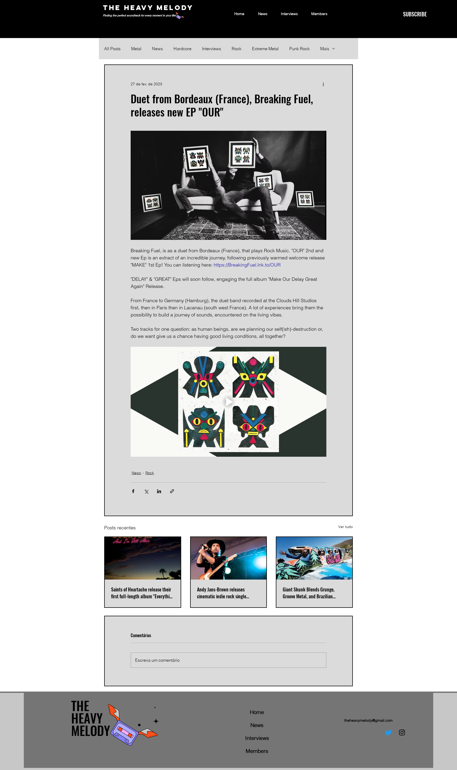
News (157, 48)
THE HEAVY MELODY (148, 7)
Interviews (211, 48)
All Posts (112, 48)
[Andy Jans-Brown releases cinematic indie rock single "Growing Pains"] (229, 558)
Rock (236, 48)
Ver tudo (345, 526)
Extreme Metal (265, 48)
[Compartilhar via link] (172, 491)
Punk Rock (299, 48)
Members (257, 751)
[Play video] (228, 402)
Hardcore (182, 48)
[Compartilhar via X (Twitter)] (146, 491)
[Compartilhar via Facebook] (133, 491)
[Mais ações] (323, 84)
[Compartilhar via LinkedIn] (159, 491)
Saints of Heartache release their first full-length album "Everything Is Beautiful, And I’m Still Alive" (142, 593)
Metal (136, 48)
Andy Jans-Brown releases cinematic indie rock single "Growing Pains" (221, 593)
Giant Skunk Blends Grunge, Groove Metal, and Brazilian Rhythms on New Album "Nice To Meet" (312, 593)
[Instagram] (402, 732)
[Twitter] (388, 732)
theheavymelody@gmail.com (368, 720)
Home (257, 712)
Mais (324, 48)
